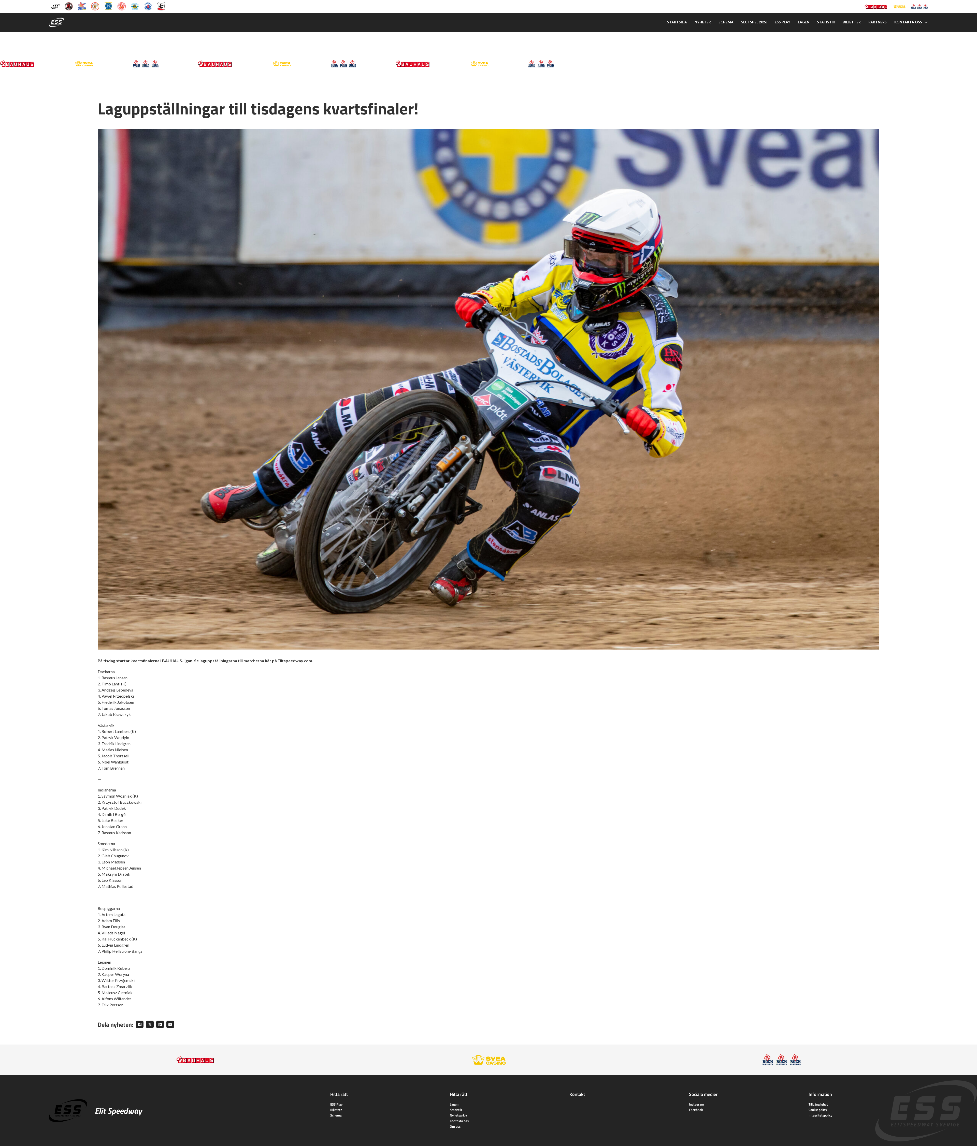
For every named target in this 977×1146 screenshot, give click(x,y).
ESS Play (336, 1104)
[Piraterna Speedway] (108, 6)
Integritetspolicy (820, 1115)
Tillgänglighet (818, 1104)
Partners (877, 22)
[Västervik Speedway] (135, 6)
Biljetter (852, 22)
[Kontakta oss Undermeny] (926, 22)
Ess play (782, 22)
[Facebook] (139, 1024)
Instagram (696, 1104)
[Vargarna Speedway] (148, 6)
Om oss (455, 1126)
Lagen (803, 22)
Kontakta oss (908, 22)
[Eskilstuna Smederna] (161, 6)
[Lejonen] (95, 6)
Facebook (696, 1109)
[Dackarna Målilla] (82, 6)
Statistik (826, 22)
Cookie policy (818, 1109)
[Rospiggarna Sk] (122, 6)
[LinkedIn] (160, 1024)
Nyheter (703, 22)
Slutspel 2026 (754, 22)
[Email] (170, 1024)
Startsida (677, 22)
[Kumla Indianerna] (69, 6)
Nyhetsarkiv (458, 1115)
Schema (726, 22)
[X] (150, 1024)
